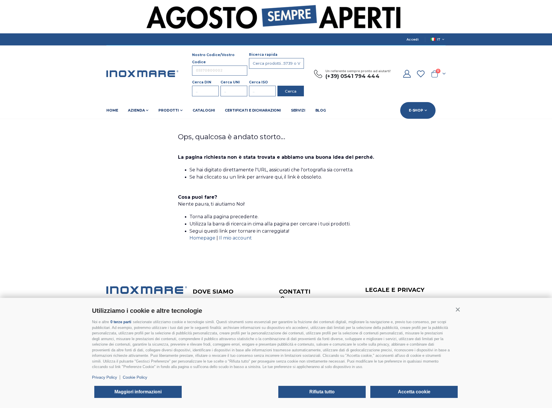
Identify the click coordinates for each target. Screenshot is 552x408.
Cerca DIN (201, 82)
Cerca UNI (230, 82)
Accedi (413, 39)
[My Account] (407, 74)
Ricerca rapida (263, 54)
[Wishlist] (420, 74)
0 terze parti (120, 322)
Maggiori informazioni (138, 391)
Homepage (202, 238)
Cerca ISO (258, 82)
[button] (457, 309)
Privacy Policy (104, 377)
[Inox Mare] (142, 73)
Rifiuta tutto (322, 391)
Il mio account (235, 238)
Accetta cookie (414, 391)
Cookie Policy (135, 377)
